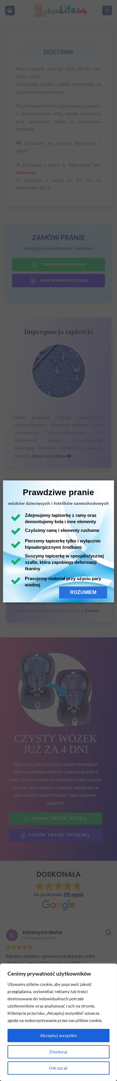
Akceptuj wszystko (58, 1035)
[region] (58, 1022)
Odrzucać (58, 1067)
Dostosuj (58, 1051)
